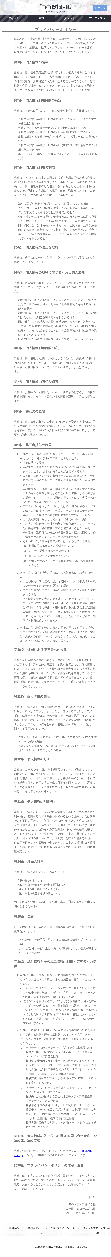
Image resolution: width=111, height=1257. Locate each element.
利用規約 (14, 1228)
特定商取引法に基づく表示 (41, 1230)
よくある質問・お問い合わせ (96, 1230)
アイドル (14, 18)
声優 (41, 18)
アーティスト (97, 18)
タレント (69, 18)
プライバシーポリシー (69, 1228)
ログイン (100, 7)
